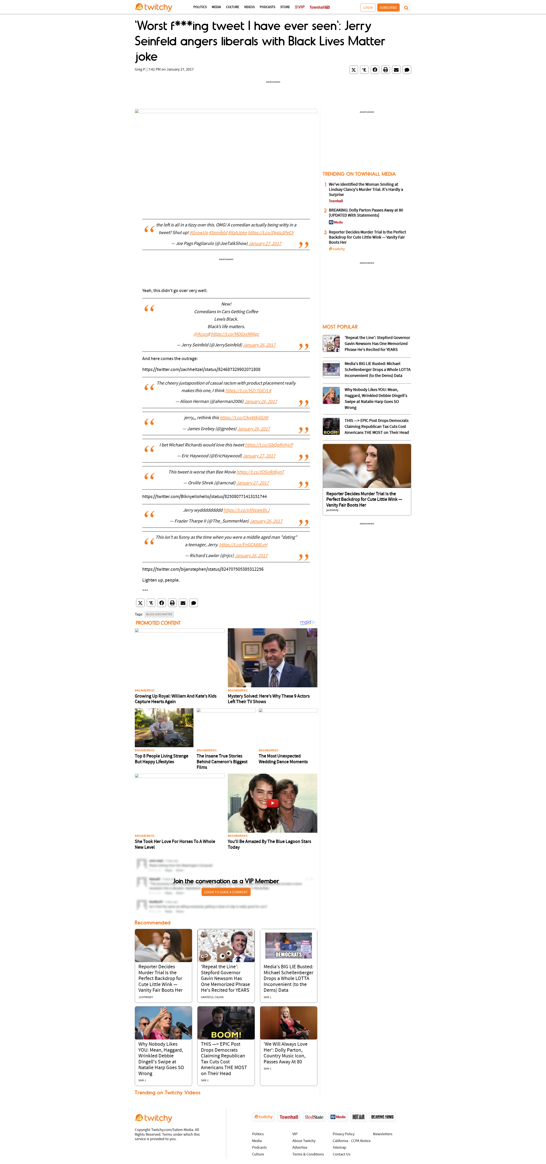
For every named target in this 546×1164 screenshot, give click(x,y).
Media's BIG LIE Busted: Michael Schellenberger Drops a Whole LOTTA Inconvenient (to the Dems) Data (288, 978)
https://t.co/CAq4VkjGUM (244, 418)
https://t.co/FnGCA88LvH (243, 545)
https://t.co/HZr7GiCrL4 (248, 390)
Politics (200, 7)
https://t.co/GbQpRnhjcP (269, 445)
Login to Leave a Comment (226, 892)
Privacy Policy (343, 1134)
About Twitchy (303, 1141)
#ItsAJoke (237, 232)
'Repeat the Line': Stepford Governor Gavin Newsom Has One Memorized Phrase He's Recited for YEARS (225, 978)
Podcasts (267, 7)
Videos (249, 7)
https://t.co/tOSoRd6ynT (260, 472)
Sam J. (268, 997)
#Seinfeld (218, 232)
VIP (295, 1134)
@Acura (201, 334)
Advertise (299, 1148)
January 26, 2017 (259, 345)
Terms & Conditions (308, 1154)
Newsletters (382, 1134)
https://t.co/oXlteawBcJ (246, 510)
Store (285, 7)
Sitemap (339, 1148)
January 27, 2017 (265, 243)
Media (216, 7)
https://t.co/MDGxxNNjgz (235, 334)
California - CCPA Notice (352, 1141)
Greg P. (140, 70)
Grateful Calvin (212, 997)
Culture (232, 7)
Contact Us (341, 1154)
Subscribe (388, 7)
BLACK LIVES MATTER (159, 614)
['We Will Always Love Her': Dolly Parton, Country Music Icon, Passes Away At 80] (288, 1023)
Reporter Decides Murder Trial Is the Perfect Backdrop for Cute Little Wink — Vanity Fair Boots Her (160, 978)
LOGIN (368, 7)
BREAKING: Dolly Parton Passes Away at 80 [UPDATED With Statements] (366, 213)
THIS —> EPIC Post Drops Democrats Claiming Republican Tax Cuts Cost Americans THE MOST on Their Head (377, 427)
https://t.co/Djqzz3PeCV (271, 232)
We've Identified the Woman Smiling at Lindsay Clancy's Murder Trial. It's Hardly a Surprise (366, 189)
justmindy (145, 997)
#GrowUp (199, 232)
